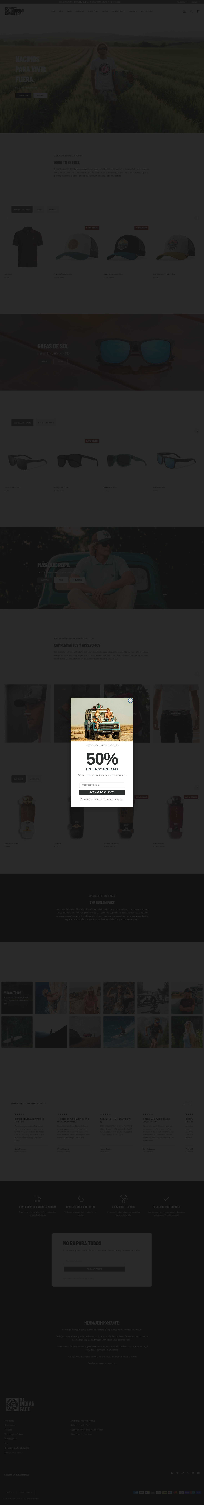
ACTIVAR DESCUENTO (102, 792)
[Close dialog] (130, 700)
